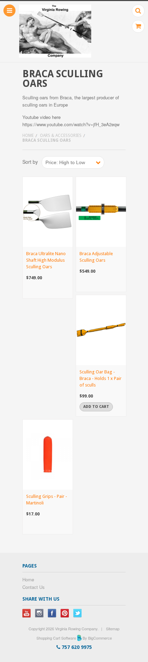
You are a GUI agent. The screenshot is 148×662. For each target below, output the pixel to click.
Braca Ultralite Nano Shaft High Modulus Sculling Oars (46, 260)
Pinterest (65, 613)
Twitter (77, 613)
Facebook (52, 613)
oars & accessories (61, 135)
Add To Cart (96, 406)
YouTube (26, 613)
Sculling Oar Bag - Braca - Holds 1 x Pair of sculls (100, 378)
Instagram (39, 613)
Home (28, 135)
